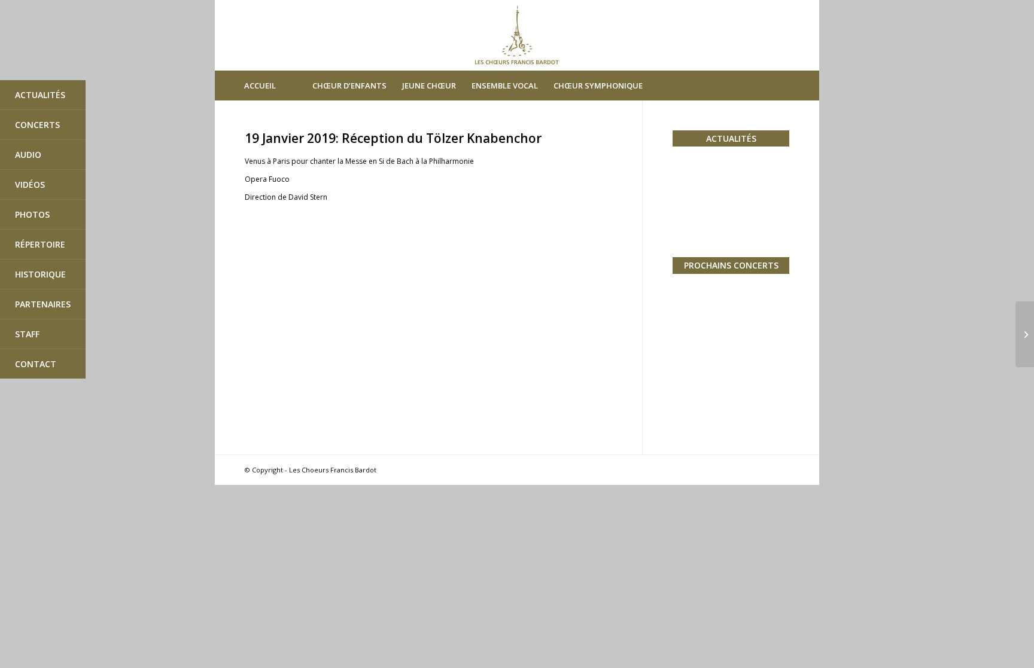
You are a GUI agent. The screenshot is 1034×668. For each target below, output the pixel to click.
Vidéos (30, 184)
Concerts (37, 124)
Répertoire (40, 244)
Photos (32, 214)
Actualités (40, 94)
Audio (28, 154)
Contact (35, 364)
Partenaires (43, 304)
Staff (27, 334)
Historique (40, 274)
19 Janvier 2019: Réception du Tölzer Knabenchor (393, 138)
